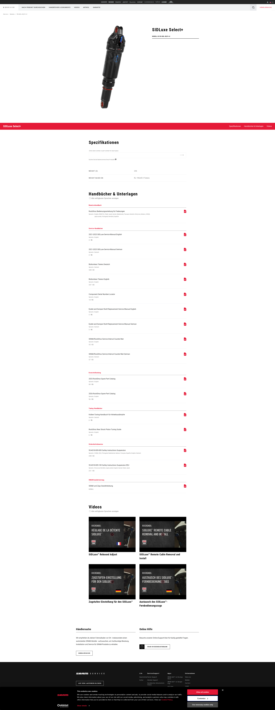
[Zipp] (125, 2)
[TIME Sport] (140, 2)
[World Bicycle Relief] (171, 2)
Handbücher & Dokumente (59, 7)
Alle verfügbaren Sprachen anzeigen (105, 198)
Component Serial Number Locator (102, 297)
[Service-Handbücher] (185, 235)
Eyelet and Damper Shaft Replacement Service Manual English (112, 312)
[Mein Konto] (267, 2)
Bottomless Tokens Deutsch (99, 267)
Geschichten (143, 677)
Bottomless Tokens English (99, 282)
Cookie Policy (167, 700)
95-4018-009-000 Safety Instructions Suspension (115, 453)
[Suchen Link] (253, 7)
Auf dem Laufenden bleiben (89, 683)
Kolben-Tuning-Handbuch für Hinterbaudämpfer (107, 417)
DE (273, 2)
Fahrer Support (152, 677)
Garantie (96, 7)
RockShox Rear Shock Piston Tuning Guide (105, 432)
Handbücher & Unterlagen (253, 126)
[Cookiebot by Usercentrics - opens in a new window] (62, 705)
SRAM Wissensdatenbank (157, 647)
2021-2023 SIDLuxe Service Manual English (105, 237)
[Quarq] (133, 2)
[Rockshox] (111, 2)
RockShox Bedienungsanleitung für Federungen (119, 213)
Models (12, 14)
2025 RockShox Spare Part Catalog (102, 381)
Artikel (86, 7)
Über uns (188, 677)
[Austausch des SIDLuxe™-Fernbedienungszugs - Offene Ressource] (162, 581)
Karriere (187, 683)
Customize (201, 698)
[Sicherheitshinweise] (185, 451)
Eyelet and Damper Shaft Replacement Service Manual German (113, 327)
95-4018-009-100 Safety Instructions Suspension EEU (109, 468)
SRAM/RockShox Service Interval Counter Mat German (109, 357)
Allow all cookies (202, 692)
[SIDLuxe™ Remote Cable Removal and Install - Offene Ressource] (162, 534)
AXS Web (170, 686)
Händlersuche (266, 7)
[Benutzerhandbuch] (185, 212)
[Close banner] (222, 690)
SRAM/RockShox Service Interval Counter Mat (106, 342)
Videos (76, 7)
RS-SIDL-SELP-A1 (22, 14)
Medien (187, 680)
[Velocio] (157, 2)
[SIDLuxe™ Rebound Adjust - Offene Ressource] (112, 534)
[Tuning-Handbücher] (185, 416)
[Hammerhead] (149, 2)
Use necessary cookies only (202, 705)
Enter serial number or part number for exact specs (103, 151)
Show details (82, 706)
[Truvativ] (118, 2)
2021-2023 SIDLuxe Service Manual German (105, 252)
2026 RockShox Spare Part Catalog (102, 396)
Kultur (141, 680)
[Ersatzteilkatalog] (185, 380)
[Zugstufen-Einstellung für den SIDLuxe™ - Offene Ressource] (112, 581)
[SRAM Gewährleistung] (185, 487)
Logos (187, 686)
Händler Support (152, 680)
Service (9, 7)
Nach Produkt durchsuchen (33, 7)
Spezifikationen (235, 126)
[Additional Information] (182, 155)
